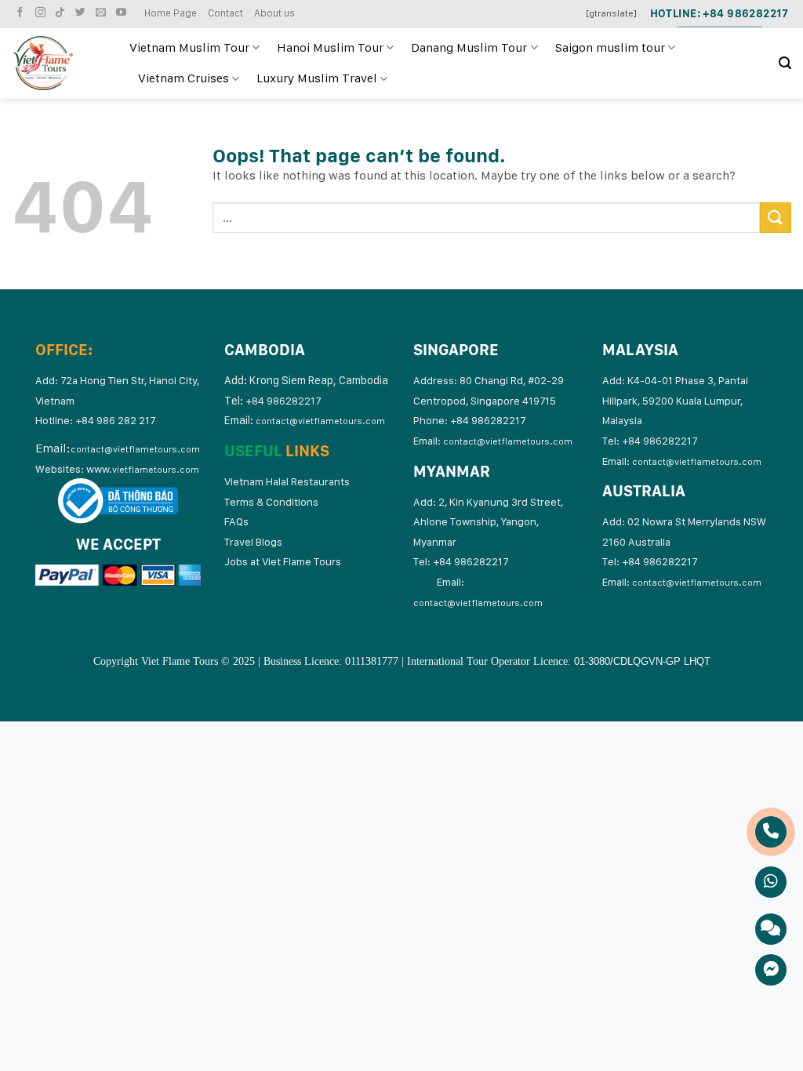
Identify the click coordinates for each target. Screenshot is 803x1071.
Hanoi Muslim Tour (330, 47)
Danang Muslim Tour (469, 47)
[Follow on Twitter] (82, 13)
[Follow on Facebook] (22, 13)
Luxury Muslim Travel (316, 78)
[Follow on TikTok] (62, 13)
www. (142, 469)
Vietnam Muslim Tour (189, 47)
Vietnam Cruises (183, 78)
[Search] (785, 63)
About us (274, 13)
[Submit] (775, 217)
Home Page (170, 13)
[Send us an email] (103, 13)
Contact (225, 13)
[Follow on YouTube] (123, 13)
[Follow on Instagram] (42, 13)
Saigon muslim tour (610, 47)
